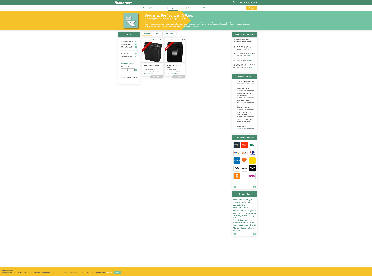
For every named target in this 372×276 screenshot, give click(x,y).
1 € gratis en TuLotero (243, 100)
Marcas (190, 8)
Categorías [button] (173, 8)
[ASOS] (252, 168)
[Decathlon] (237, 160)
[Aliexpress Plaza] (244, 145)
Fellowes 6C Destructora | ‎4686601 (175, 66)
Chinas (205, 8)
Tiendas (182, 8)
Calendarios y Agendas (242, 220)
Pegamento (236, 230)
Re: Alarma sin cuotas (240, 58)
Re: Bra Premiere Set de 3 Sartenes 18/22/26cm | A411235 (244, 64)
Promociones (224, 8)
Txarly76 (250, 67)
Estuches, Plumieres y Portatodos (243, 222)
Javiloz (250, 60)
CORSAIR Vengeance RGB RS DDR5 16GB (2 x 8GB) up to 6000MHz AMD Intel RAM (245, 82)
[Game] (252, 176)
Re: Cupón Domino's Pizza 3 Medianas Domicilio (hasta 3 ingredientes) (242, 40)
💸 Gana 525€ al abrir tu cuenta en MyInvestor (244, 120)
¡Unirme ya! (243, 2)
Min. (122, 67)
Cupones (214, 8)
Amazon (152, 69)
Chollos (147, 34)
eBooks (251, 228)
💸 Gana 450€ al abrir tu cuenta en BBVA (244, 113)
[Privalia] (244, 168)
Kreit (249, 55)
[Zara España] (237, 168)
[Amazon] (237, 145)
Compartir (252, 8)
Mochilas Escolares (239, 205)
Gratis (198, 8)
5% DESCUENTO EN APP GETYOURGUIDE (244, 94)
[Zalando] (244, 160)
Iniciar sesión (252, 2)
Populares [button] (162, 8)
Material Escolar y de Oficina (173, 73)
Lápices (241, 213)
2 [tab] (246, 187)
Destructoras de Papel (149, 73)
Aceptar (117, 272)
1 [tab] (243, 187)
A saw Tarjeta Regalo (243, 88)
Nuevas (153, 8)
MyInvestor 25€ (241, 126)
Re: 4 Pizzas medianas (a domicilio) (244, 53)
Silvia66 (250, 43)
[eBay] (237, 153)
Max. (129, 67)
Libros (249, 218)
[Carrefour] (252, 153)
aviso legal (109, 272)
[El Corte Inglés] (252, 145)
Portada (145, 8)
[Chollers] (123, 2)
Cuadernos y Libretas (240, 225)
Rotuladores (245, 203)
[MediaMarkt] (244, 176)
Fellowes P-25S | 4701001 (152, 65)
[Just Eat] (237, 176)
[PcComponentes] (244, 153)
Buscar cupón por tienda (129, 77)
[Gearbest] (252, 160)
